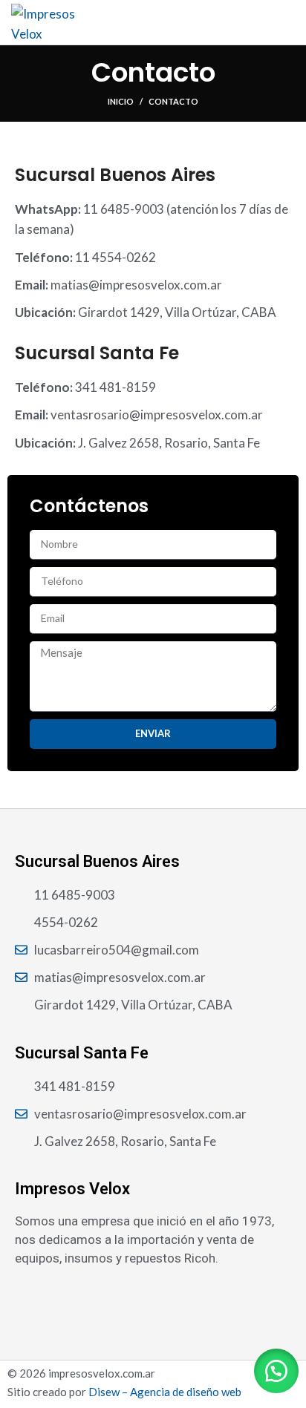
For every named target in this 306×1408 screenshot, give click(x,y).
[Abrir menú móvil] (289, 22)
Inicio (121, 101)
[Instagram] (31, 1299)
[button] (276, 1371)
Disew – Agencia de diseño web (164, 1391)
